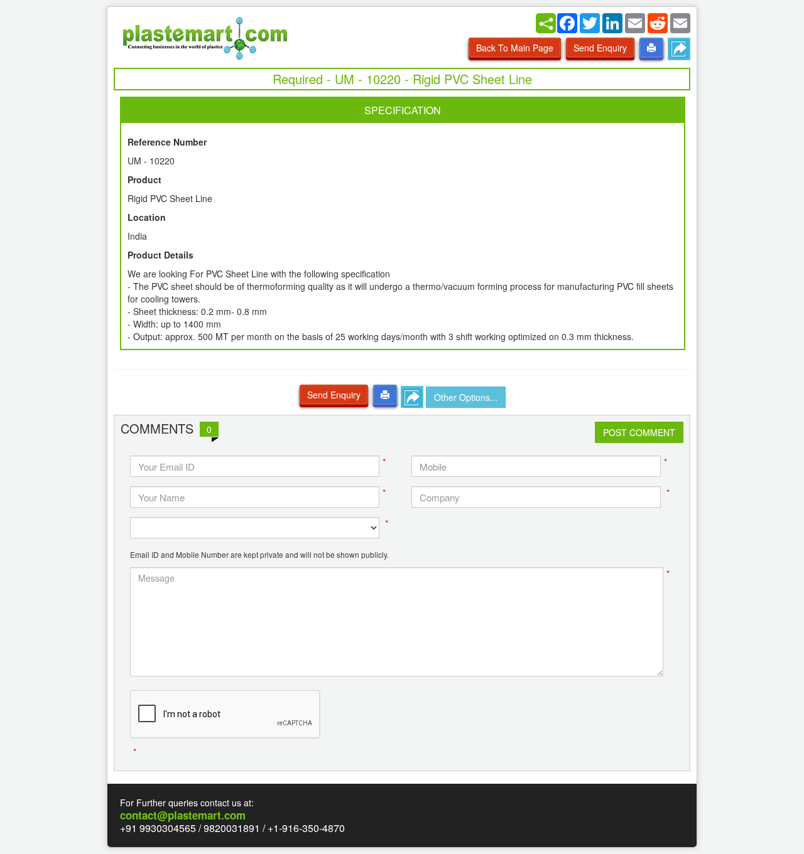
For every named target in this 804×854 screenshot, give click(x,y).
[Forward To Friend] (679, 49)
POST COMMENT (639, 432)
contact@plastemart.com (183, 815)
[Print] (651, 48)
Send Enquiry (600, 47)
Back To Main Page (514, 47)
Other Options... (465, 397)
